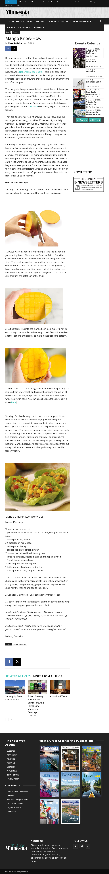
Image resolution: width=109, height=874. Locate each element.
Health (10, 27)
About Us (11, 763)
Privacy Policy (13, 779)
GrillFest (10, 795)
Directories (61, 2)
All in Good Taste (58, 696)
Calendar (34, 2)
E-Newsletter (23, 2)
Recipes (16, 32)
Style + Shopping (81, 21)
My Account (12, 755)
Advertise (8, 6)
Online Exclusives (19, 644)
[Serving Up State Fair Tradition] (15, 687)
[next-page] (11, 719)
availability (32, 106)
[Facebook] (8, 48)
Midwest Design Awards (17, 799)
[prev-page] (7, 719)
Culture (65, 21)
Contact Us (18, 6)
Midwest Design (90, 2)
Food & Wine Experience (17, 791)
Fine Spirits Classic (15, 803)
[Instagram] (81, 846)
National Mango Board (30, 71)
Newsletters (12, 771)
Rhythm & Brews (14, 807)
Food (29, 21)
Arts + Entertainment (46, 21)
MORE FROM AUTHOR (47, 676)
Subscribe (11, 2)
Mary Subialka (15, 43)
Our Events (23, 27)
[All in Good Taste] (60, 687)
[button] (100, 21)
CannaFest (11, 811)
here (13, 402)
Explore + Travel (14, 21)
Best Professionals (45, 2)
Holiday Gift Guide (75, 2)
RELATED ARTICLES (18, 676)
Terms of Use (13, 775)
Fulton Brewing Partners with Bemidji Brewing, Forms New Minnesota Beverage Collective (36, 706)
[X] (14, 48)
